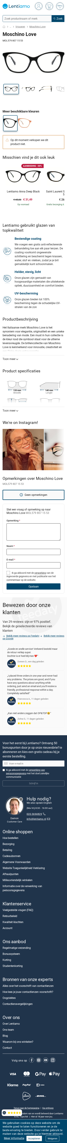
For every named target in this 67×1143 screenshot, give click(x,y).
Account (7, 928)
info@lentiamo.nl (36, 819)
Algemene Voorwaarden (17, 862)
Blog (5, 1036)
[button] (11, 89)
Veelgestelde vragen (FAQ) (18, 910)
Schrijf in (33, 783)
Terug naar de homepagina (26, 1107)
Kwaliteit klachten (13, 922)
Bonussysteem (11, 954)
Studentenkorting (13, 966)
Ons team (8, 1030)
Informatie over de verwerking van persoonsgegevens (22, 888)
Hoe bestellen (10, 838)
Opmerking (13, 520)
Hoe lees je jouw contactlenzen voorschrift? (28, 992)
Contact (7, 1048)
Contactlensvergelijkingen (18, 1004)
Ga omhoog (47, 1107)
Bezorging (8, 844)
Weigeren (52, 1138)
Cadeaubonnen (11, 856)
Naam (11, 546)
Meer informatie (14, 1138)
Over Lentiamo (11, 1024)
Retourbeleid (10, 916)
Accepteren (34, 1138)
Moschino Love (37, 26)
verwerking (40, 572)
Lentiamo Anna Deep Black (23, 191)
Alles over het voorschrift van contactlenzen (28, 986)
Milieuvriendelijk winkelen (17, 880)
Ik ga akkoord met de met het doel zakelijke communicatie (27, 773)
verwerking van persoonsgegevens (25, 771)
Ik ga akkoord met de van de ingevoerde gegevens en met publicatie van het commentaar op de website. (31, 576)
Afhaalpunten (11, 874)
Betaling (7, 850)
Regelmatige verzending (17, 948)
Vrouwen (20, 26)
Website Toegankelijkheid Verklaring (24, 868)
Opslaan (34, 586)
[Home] (4, 27)
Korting (7, 960)
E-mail (11, 559)
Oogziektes (9, 998)
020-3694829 (34, 814)
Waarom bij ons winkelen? (18, 1042)
